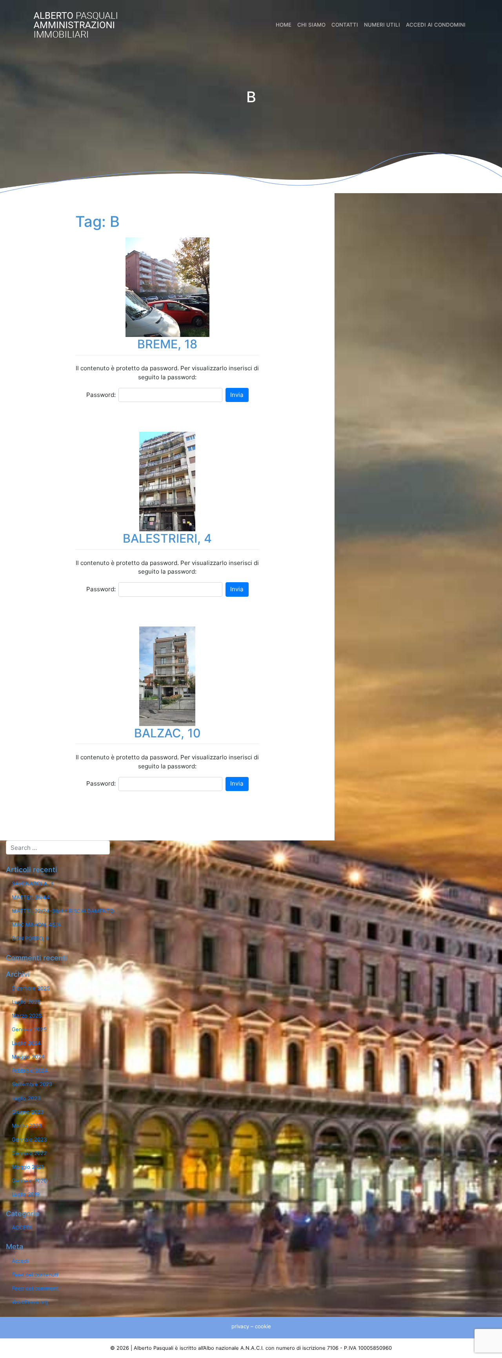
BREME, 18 (167, 344)
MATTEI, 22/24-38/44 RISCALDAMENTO (63, 911)
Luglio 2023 (26, 1098)
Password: (101, 394)
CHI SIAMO (311, 25)
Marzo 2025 (27, 1015)
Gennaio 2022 (29, 1153)
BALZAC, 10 (167, 733)
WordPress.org (30, 1302)
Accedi (20, 1261)
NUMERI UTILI (382, 25)
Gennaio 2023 (29, 1139)
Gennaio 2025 (29, 1029)
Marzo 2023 (27, 1126)
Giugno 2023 (28, 1112)
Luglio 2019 (26, 1194)
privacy (240, 1326)
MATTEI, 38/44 (31, 897)
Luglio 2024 (26, 1043)
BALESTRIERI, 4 (167, 538)
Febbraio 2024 (30, 1070)
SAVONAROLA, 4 (33, 883)
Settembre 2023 (32, 1084)
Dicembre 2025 (31, 988)
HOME (283, 25)
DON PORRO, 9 (30, 938)
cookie (263, 1326)
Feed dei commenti (35, 1288)
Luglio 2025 (26, 1002)
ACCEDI (22, 1227)
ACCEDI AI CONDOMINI (436, 25)
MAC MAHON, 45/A (36, 925)
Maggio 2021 (28, 1167)
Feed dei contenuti (35, 1274)
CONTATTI (344, 25)
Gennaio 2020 (29, 1180)
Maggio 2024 (28, 1057)
